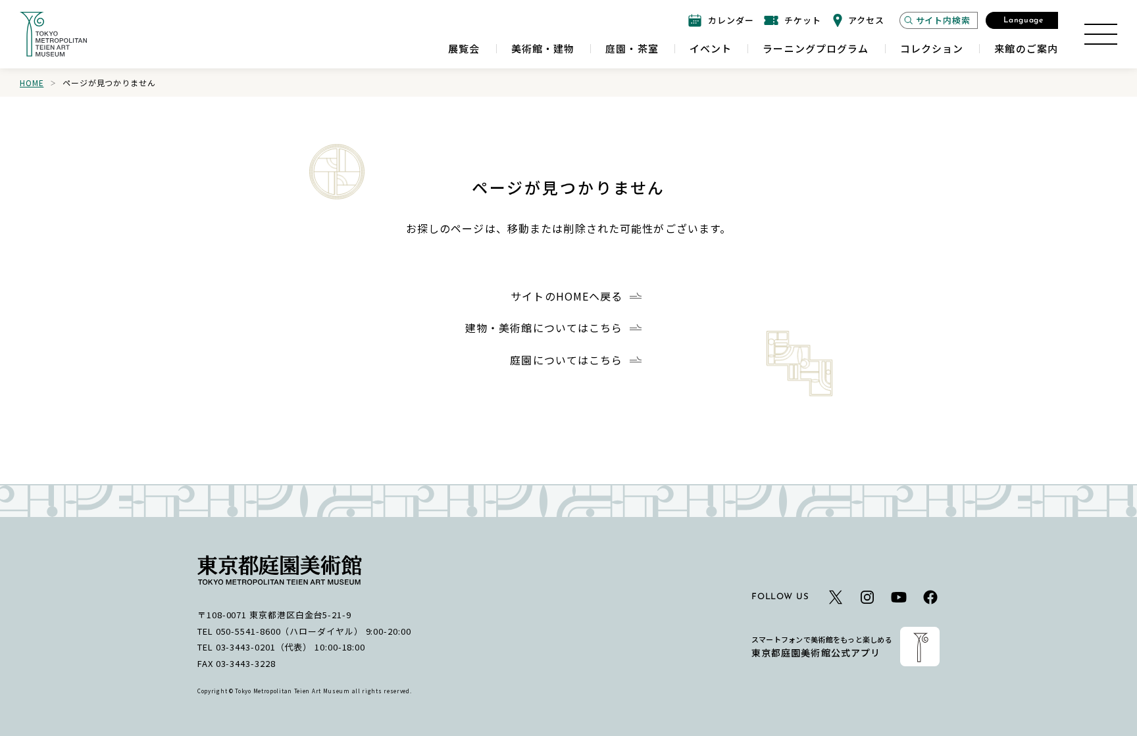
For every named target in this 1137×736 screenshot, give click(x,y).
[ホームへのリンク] (53, 34)
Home (31, 82)
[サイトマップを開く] (1100, 34)
